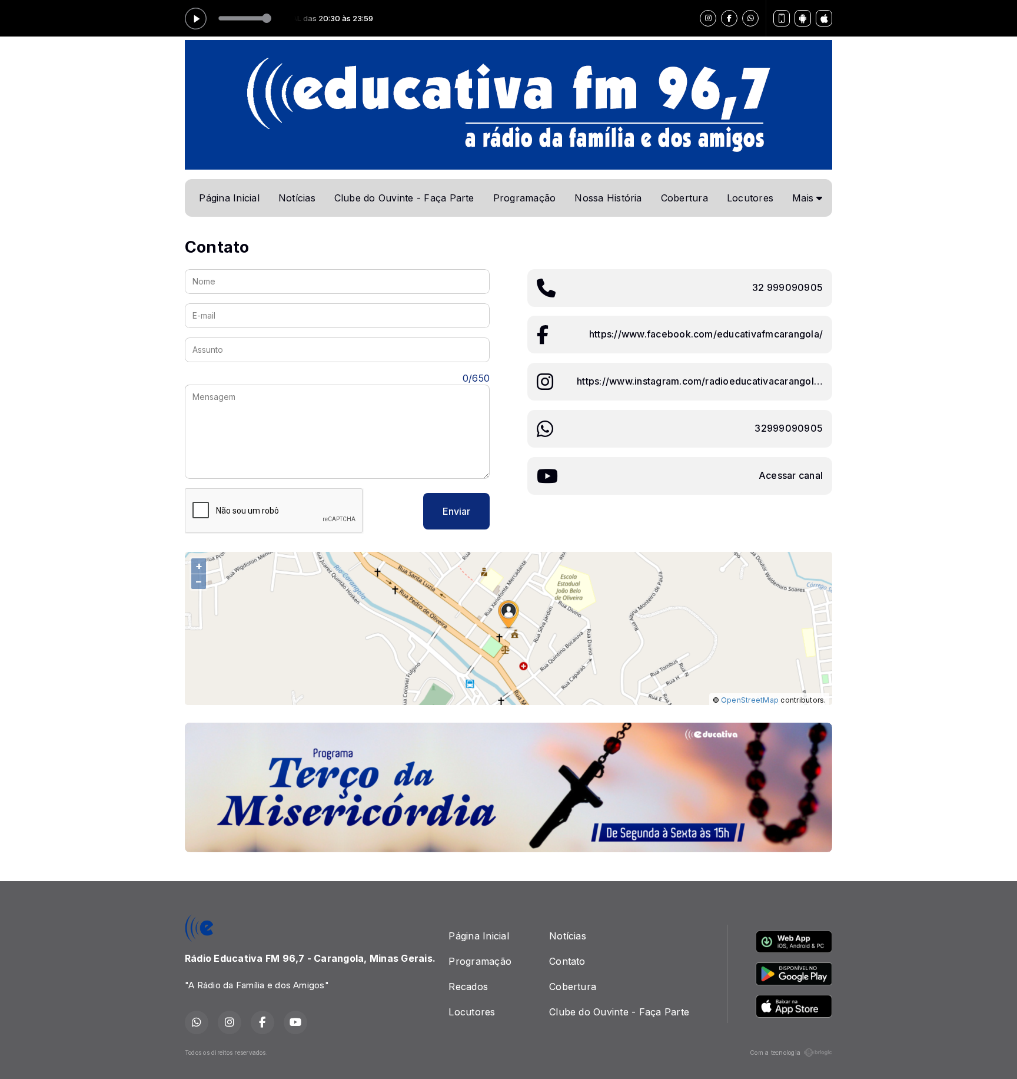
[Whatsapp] (750, 18)
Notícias (296, 198)
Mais (804, 198)
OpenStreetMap (750, 700)
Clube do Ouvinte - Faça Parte (404, 198)
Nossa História (608, 198)
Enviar (456, 511)
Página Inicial (229, 198)
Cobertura (684, 198)
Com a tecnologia (775, 1052)
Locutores (750, 198)
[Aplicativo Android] (803, 18)
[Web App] (781, 18)
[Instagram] (708, 18)
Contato (567, 961)
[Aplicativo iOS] (824, 18)
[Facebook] (729, 18)
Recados (468, 986)
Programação (524, 198)
